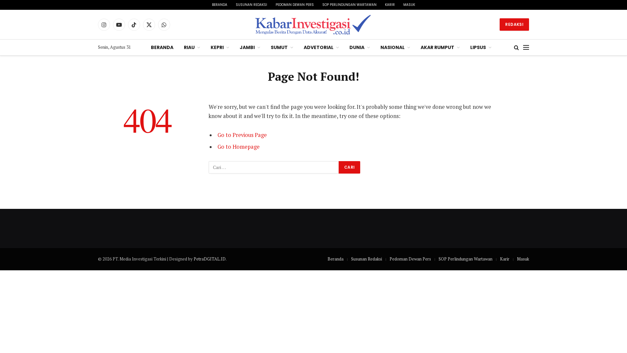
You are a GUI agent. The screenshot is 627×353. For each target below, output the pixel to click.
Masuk (409, 4)
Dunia (356, 47)
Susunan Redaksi (251, 4)
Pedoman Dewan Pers (295, 4)
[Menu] (526, 47)
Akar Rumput (437, 47)
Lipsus (478, 47)
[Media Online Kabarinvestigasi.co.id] (313, 24)
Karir (390, 4)
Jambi (247, 47)
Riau (189, 47)
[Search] (516, 47)
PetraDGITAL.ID (210, 259)
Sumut (279, 47)
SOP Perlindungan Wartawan (349, 4)
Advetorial (318, 47)
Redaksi (514, 24)
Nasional (392, 47)
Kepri (217, 47)
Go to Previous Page (242, 135)
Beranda (219, 4)
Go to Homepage (238, 146)
